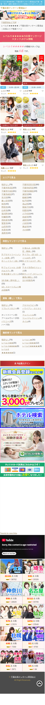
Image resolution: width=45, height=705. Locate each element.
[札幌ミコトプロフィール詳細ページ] (11, 149)
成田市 (25, 220)
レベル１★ (27, 340)
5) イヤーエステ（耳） (32, 261)
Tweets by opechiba (8, 533)
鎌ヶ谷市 (5, 201)
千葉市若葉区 (28, 191)
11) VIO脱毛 (27, 280)
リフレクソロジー (9, 308)
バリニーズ (6, 321)
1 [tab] (18, 17)
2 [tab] (22, 17)
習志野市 (5, 214)
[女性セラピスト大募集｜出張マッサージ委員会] (22, 445)
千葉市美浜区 (7, 188)
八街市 (25, 223)
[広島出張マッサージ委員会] (11, 656)
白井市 (4, 210)
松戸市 (25, 201)
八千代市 (26, 214)
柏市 (3, 204)
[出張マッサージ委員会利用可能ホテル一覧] (22, 418)
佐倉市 (25, 217)
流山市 (25, 204)
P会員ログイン (23, 363)
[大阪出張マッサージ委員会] (11, 611)
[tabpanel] (22, 15)
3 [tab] (25, 17)
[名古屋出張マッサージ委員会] (33, 589)
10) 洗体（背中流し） (11, 280)
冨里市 (4, 223)
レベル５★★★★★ (31, 346)
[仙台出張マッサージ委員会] (33, 611)
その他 (25, 230)
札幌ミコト (5, 168)
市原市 (4, 230)
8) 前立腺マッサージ (10, 274)
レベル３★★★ (29, 343)
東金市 (25, 227)
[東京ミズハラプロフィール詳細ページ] (33, 149)
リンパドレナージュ (31, 318)
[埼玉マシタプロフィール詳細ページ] (11, 110)
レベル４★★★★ (9, 346)
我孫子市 (26, 207)
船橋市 (25, 198)
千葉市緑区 (6, 194)
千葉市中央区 (7, 191)
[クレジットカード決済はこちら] (22, 470)
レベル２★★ (7, 343)
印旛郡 (4, 217)
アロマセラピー (29, 305)
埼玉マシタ (5, 129)
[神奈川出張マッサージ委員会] (11, 589)
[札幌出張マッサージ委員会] (11, 633)
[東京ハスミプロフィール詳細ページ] (33, 110)
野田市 (4, 207)
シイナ (3, 91)
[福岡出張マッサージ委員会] (33, 633)
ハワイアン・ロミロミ (31, 308)
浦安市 (25, 194)
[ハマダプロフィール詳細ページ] (33, 68)
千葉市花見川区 (29, 185)
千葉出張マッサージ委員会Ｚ (23, 677)
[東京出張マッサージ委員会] (11, 566)
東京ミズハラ (28, 165)
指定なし (5, 185)
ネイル (25, 321)
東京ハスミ (27, 129)
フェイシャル (28, 315)
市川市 (4, 198)
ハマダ (25, 91)
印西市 (25, 210)
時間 (3, 87)
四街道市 (5, 220)
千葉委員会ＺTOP (9, 23)
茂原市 (4, 233)
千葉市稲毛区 (28, 188)
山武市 (4, 227)
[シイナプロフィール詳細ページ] (11, 68)
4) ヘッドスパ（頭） (10, 261)
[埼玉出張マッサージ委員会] (33, 566)
